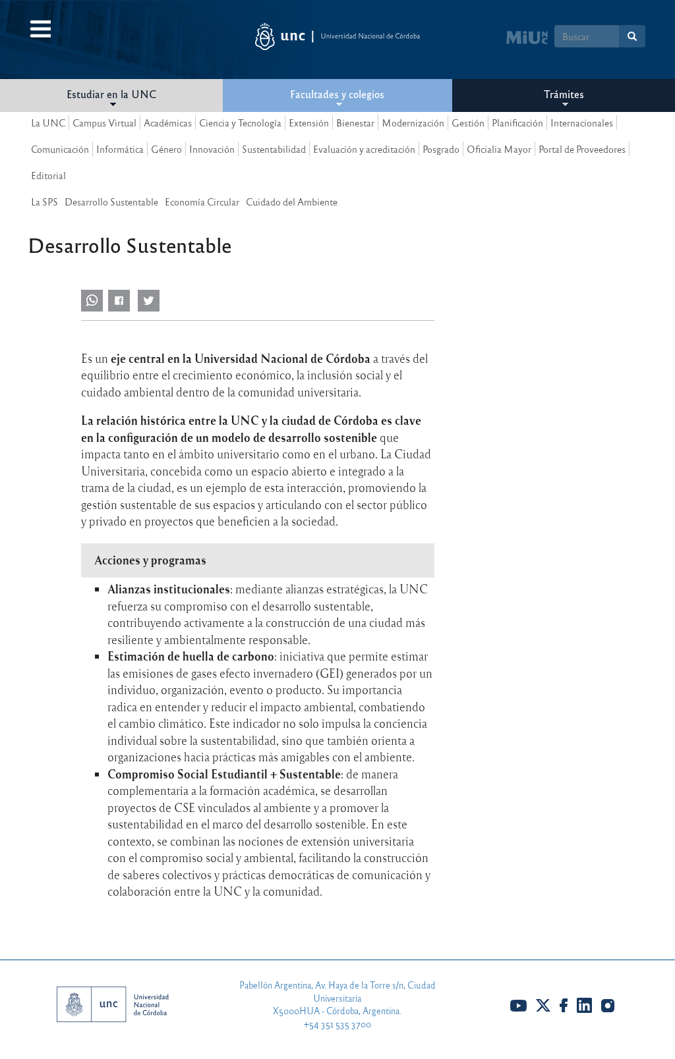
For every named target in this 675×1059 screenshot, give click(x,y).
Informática (120, 149)
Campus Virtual (104, 122)
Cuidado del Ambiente (292, 201)
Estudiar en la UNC (111, 94)
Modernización (413, 122)
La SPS (44, 201)
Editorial (48, 175)
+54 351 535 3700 (337, 1023)
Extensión (309, 122)
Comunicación (60, 149)
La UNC (48, 122)
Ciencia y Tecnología (240, 122)
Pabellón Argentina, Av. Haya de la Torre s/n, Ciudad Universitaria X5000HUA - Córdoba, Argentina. (337, 997)
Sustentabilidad (274, 149)
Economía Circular (202, 201)
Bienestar (355, 122)
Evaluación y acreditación (364, 149)
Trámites (564, 94)
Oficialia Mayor (499, 149)
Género (166, 149)
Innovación (212, 149)
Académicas (168, 122)
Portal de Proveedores (582, 149)
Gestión (468, 122)
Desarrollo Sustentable (111, 201)
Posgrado (441, 149)
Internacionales (581, 122)
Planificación (517, 122)
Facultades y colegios (337, 94)
